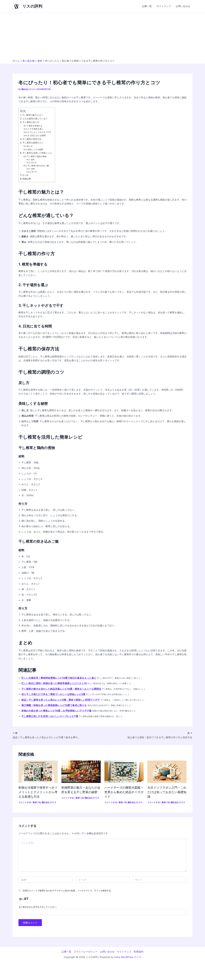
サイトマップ (164, 6)
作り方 (33, 162)
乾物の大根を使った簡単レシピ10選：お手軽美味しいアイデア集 (56, 710)
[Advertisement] (102, 36)
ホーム (16, 60)
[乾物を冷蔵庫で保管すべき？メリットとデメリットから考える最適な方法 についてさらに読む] (38, 771)
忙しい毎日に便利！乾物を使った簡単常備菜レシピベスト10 (54, 683)
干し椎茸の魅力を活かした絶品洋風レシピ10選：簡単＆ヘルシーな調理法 (61, 688)
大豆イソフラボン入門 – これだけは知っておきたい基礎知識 (166, 792)
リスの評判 (32, 6)
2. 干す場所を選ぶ (35, 129)
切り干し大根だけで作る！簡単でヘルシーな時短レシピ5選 (53, 694)
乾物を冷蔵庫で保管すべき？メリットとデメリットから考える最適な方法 (37, 792)
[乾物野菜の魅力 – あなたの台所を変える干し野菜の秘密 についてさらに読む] (81, 771)
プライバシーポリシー (86, 951)
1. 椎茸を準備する (34, 125)
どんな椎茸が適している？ (35, 118)
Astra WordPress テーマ (127, 957)
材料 (32, 160)
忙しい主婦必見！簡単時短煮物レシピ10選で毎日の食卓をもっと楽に (58, 677)
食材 (39, 60)
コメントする (24, 802)
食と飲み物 (29, 60)
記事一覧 (147, 6)
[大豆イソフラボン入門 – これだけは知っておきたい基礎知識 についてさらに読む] (167, 771)
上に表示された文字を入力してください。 (38, 907)
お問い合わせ (183, 6)
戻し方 (30, 146)
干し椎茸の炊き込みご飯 (38, 165)
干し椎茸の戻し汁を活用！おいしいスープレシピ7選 (49, 716)
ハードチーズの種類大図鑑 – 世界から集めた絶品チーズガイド (123, 792)
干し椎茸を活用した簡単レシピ (37, 153)
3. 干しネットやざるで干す (39, 132)
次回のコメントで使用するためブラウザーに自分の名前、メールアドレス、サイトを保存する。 (68, 890)
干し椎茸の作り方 (31, 122)
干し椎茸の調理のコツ (33, 142)
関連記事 (27, 178)
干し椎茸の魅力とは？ (32, 115)
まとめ (25, 175)
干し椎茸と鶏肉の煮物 (36, 156)
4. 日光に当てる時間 (37, 135)
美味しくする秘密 (35, 149)
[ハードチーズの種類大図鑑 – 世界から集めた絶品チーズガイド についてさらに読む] (124, 771)
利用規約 (138, 951)
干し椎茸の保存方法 (32, 139)
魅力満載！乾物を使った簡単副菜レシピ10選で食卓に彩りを (54, 705)
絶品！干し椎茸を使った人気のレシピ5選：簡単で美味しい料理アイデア (60, 699)
